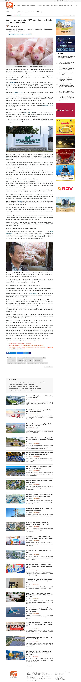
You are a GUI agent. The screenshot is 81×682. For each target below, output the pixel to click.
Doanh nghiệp (46, 5)
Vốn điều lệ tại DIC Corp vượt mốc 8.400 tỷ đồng (66, 74)
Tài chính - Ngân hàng (35, 5)
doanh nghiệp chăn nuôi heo (23, 357)
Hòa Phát (35, 331)
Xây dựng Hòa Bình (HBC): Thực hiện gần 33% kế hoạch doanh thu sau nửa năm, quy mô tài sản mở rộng (39, 652)
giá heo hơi (12, 82)
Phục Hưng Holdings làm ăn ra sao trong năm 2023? (20, 390)
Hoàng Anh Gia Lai (11, 360)
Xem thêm (29, 665)
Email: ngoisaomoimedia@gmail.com (69, 0)
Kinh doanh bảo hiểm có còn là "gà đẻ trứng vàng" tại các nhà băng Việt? (25, 388)
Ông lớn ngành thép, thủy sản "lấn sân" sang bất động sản (21, 384)
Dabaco (20, 201)
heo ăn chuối (39, 235)
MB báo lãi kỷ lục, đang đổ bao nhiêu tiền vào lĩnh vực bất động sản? (24, 386)
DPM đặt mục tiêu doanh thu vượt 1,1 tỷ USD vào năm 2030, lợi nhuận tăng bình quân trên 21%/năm (39, 566)
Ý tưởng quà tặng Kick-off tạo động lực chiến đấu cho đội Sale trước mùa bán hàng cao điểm (39, 580)
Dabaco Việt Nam (24, 181)
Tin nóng (18, 5)
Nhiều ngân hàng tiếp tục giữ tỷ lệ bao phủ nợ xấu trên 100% (66, 63)
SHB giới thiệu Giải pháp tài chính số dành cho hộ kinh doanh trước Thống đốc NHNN (66, 57)
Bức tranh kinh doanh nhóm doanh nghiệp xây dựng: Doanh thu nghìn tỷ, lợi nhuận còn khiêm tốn (39, 439)
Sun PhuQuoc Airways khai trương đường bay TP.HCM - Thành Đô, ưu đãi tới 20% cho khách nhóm (39, 624)
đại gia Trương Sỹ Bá (12, 363)
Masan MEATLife (41, 357)
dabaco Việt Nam (21, 363)
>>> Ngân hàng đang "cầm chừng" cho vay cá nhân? (19, 34)
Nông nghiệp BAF (28, 112)
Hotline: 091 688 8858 (57, 0)
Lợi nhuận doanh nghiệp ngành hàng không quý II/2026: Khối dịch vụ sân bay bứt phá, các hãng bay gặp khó (39, 609)
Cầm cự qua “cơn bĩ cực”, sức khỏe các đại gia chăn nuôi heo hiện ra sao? (25, 345)
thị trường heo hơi (18, 92)
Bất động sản (25, 5)
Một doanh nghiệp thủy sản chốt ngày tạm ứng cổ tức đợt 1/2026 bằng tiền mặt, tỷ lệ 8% (66, 79)
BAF (7, 157)
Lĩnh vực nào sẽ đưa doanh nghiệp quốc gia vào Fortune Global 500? (66, 92)
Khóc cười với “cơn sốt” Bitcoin (34, 11)
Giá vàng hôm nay (22, 11)
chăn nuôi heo (33, 293)
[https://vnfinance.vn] (14, 5)
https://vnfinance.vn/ (42, 363)
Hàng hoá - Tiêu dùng (64, 5)
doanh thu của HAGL (32, 363)
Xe (71, 5)
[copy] (30, 353)
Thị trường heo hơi (38, 360)
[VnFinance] (9, 5)
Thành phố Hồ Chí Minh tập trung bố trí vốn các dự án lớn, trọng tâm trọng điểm (26, 382)
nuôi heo (33, 357)
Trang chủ (9, 15)
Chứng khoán (54, 5)
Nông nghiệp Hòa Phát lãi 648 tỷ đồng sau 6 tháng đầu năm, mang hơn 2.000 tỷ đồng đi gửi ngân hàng (39, 594)
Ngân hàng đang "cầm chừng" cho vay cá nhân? (19, 343)
